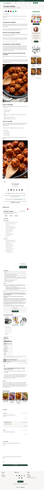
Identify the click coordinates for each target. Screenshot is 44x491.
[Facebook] (8, 190)
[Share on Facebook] (6, 11)
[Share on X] (9, 11)
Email (4, 461)
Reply (26, 418)
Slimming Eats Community (18, 199)
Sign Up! (28, 477)
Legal (6, 305)
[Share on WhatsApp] (14, 11)
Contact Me (30, 3)
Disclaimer (3, 476)
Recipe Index (16, 3)
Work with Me (29, 476)
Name (4, 458)
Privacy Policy (3, 475)
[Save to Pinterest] (11, 11)
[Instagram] (17, 190)
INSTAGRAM (18, 202)
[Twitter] (22, 190)
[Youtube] (11, 190)
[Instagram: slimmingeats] (5, 360)
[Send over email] (16, 11)
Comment (4, 444)
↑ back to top (20, 481)
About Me (28, 474)
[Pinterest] (14, 190)
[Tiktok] (19, 190)
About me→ (36, 41)
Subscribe (9, 193)
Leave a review (15, 311)
